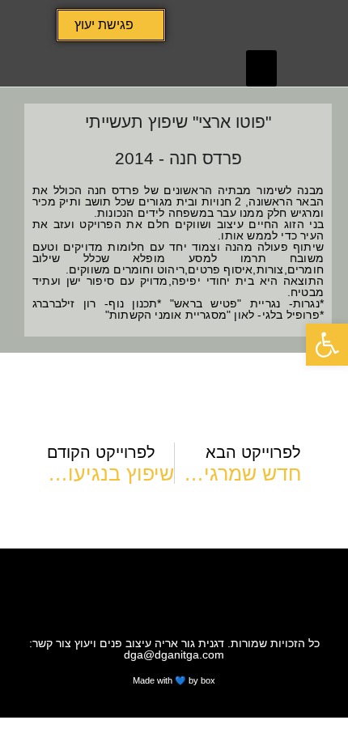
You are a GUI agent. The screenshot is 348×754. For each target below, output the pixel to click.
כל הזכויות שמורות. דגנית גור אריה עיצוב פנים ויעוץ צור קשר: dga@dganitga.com (174, 649)
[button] (261, 68)
